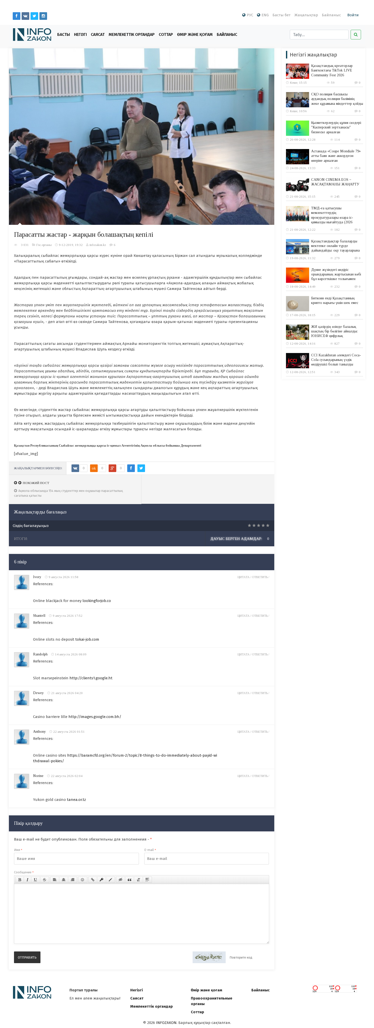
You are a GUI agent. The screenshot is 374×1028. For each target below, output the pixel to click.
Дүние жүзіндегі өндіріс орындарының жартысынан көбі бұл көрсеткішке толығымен (336, 274)
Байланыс (331, 15)
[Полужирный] (20, 880)
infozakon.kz (98, 245)
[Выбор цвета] (110, 880)
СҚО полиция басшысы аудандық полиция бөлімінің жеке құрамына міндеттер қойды (337, 98)
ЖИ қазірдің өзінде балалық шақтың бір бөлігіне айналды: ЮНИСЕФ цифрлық (334, 331)
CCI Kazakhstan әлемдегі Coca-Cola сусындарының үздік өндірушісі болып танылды (336, 359)
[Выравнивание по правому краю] (72, 880)
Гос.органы (44, 245)
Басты (63, 34)
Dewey (38, 693)
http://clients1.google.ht (90, 678)
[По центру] (63, 880)
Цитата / (245, 577)
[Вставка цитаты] (129, 880)
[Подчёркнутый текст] (35, 880)
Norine (38, 776)
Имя (18, 850)
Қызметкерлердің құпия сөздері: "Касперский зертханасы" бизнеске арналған (336, 127)
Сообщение (24, 872)
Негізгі (80, 34)
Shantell (39, 616)
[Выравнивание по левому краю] (54, 880)
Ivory (37, 577)
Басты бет (281, 15)
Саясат (98, 34)
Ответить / (260, 577)
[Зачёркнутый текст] (44, 880)
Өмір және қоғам (195, 34)
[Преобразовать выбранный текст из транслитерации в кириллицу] (138, 880)
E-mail (150, 850)
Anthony (39, 731)
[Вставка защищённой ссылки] (101, 880)
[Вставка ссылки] (92, 880)
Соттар (166, 34)
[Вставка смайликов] (82, 880)
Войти (353, 15)
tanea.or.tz (76, 799)
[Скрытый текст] (120, 880)
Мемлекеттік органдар (132, 34)
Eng (265, 15)
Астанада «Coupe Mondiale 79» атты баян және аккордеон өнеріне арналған (336, 155)
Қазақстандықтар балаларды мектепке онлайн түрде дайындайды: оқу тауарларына (335, 245)
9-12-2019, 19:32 (71, 245)
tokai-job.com (87, 639)
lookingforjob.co (96, 600)
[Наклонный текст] (27, 880)
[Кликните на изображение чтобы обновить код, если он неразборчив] (209, 957)
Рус (250, 15)
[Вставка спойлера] (147, 880)
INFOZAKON (166, 1022)
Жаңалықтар (306, 15)
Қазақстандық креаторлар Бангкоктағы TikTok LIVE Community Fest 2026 (332, 70)
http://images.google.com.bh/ (94, 716)
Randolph (40, 654)
